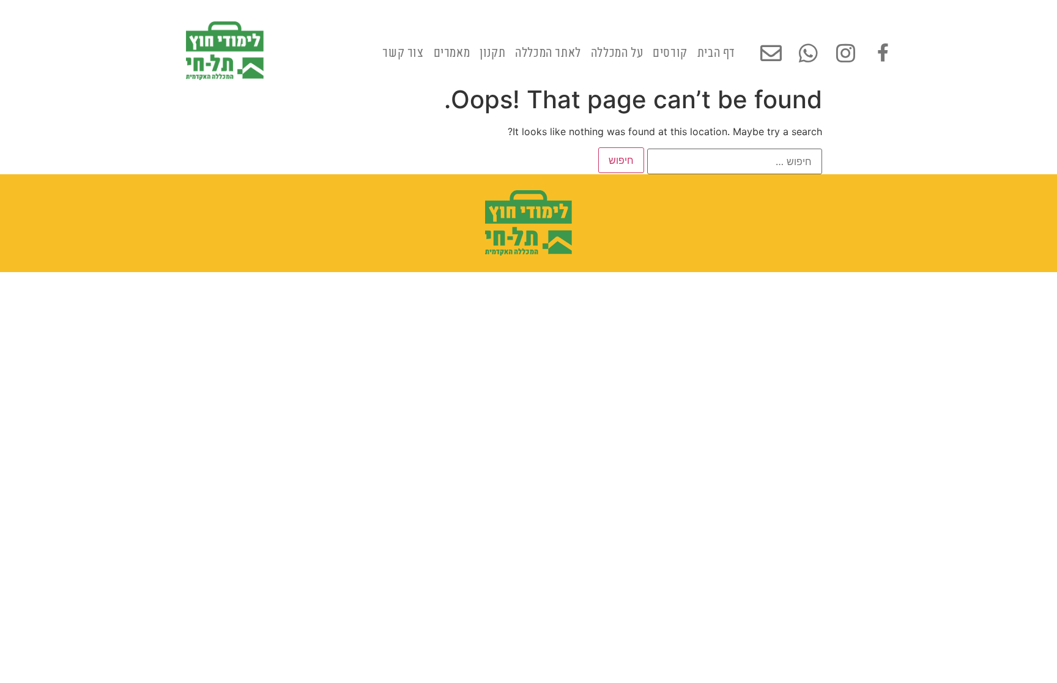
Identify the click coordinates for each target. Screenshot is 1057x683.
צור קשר (402, 50)
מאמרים (452, 50)
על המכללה (617, 50)
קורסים (670, 50)
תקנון (492, 50)
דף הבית (716, 50)
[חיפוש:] (734, 161)
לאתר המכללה (548, 50)
